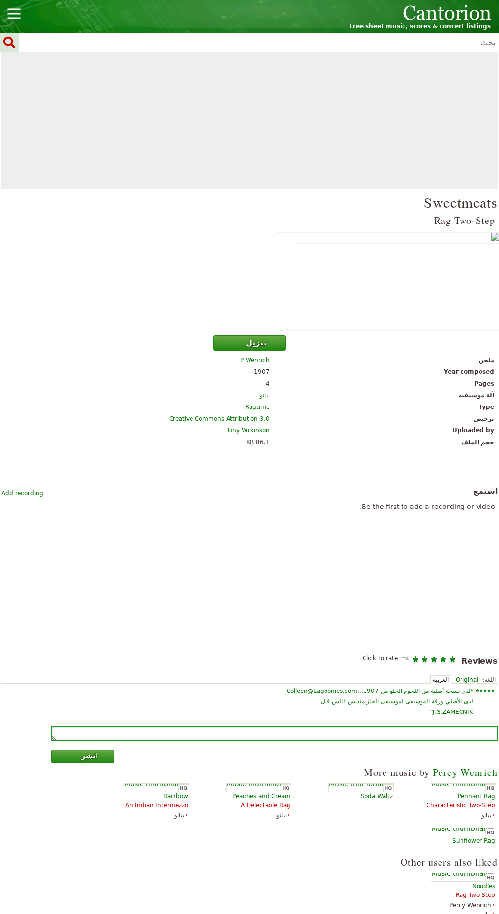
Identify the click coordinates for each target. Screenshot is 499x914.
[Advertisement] (249, 120)
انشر (89, 756)
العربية (441, 679)
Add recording (22, 493)
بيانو (264, 395)
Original (467, 679)
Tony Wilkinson (248, 430)
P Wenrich (254, 360)
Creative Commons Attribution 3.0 (219, 418)
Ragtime (257, 407)
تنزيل (256, 342)
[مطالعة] (249, 281)
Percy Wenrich (465, 772)
